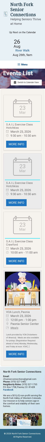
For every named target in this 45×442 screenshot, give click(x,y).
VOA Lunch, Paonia (18, 312)
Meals (14, 328)
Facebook (8, 389)
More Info (16, 144)
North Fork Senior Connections (23, 9)
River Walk (22, 50)
